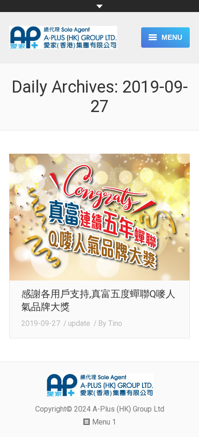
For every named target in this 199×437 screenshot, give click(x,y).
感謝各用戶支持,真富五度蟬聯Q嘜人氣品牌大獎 (98, 300)
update (79, 323)
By (110, 323)
